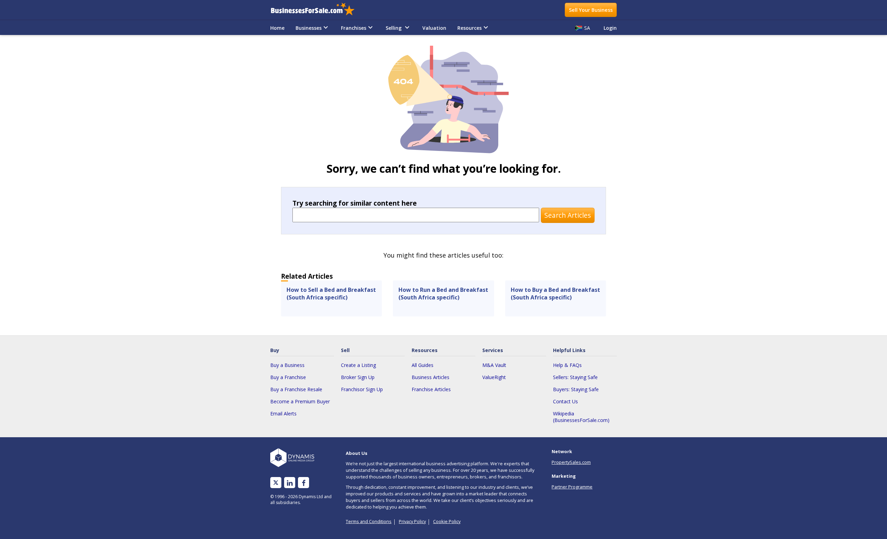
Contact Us (565, 401)
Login (610, 28)
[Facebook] (304, 482)
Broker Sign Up (358, 377)
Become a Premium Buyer (300, 401)
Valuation (434, 28)
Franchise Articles (431, 389)
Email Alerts (283, 413)
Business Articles (430, 377)
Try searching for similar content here (354, 203)
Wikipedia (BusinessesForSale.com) (581, 416)
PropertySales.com (571, 462)
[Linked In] (289, 482)
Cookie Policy (446, 521)
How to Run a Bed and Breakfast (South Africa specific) (443, 293)
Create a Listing (358, 365)
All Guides (422, 365)
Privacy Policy (412, 521)
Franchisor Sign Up (362, 389)
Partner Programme (572, 487)
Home (277, 28)
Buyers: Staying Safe (576, 389)
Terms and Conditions (369, 521)
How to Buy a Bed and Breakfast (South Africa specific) (555, 293)
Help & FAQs (567, 365)
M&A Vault (494, 365)
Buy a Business (287, 365)
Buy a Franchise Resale (296, 389)
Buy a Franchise (288, 377)
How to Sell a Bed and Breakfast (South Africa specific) (331, 293)
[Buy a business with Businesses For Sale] (317, 10)
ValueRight (494, 377)
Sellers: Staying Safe (575, 377)
